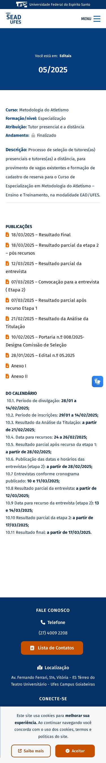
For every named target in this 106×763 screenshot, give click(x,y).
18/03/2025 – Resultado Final (41, 234)
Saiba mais (34, 751)
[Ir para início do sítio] (13, 18)
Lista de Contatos (56, 648)
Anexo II (19, 376)
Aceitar (78, 751)
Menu (86, 18)
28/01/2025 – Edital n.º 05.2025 (43, 355)
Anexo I (18, 366)
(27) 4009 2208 (53, 633)
